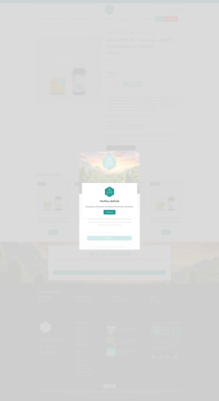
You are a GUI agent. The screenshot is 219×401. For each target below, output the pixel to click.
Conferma (109, 212)
